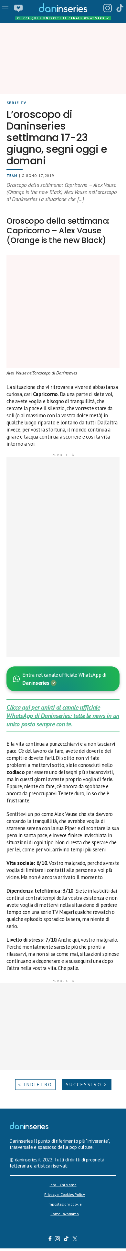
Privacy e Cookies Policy (64, 1194)
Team (11, 175)
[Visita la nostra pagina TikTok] (66, 1239)
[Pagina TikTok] (120, 8)
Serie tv (16, 102)
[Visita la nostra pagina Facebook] (50, 1239)
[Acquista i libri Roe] (18, 8)
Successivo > (87, 1084)
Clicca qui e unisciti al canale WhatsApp (63, 18)
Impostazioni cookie (64, 1204)
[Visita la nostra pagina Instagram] (57, 1239)
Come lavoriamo (64, 1213)
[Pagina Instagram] (107, 8)
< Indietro (35, 1084)
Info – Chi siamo (62, 1184)
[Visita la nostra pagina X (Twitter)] (75, 1239)
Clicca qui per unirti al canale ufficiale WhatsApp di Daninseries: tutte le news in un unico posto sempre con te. (62, 715)
